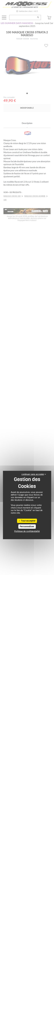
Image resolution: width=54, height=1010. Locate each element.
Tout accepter (28, 520)
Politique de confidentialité (27, 531)
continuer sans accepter (32, 474)
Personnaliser (27, 526)
